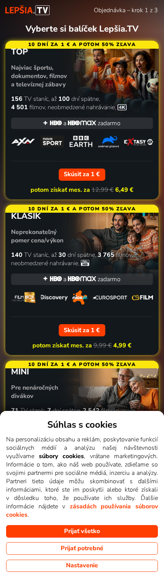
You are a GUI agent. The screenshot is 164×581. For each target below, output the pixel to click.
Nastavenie (82, 565)
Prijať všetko (82, 531)
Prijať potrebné (82, 548)
